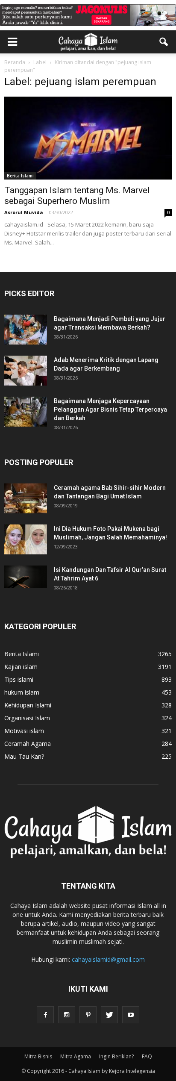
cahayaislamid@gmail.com (108, 959)
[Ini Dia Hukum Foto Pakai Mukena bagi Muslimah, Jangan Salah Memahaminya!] (25, 539)
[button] (164, 41)
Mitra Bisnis (38, 1056)
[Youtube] (130, 1014)
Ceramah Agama (27, 743)
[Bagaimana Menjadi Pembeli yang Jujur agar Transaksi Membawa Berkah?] (25, 330)
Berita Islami (20, 176)
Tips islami (18, 679)
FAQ (147, 1056)
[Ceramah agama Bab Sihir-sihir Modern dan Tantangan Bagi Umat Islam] (25, 498)
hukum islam (21, 692)
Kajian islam (21, 667)
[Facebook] (45, 1014)
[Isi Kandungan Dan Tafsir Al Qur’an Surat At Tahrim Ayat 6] (25, 577)
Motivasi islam (24, 731)
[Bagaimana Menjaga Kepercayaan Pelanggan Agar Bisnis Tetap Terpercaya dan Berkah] (25, 412)
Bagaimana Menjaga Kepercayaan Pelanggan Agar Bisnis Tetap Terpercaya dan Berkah (110, 409)
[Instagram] (66, 1014)
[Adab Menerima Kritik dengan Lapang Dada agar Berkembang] (25, 371)
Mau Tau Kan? (24, 756)
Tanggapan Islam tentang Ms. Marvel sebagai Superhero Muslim (77, 195)
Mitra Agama (75, 1056)
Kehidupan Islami (27, 705)
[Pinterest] (88, 1014)
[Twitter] (109, 1014)
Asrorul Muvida (23, 212)
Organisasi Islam (27, 718)
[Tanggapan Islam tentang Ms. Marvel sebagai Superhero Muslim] (88, 138)
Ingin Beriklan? (116, 1056)
